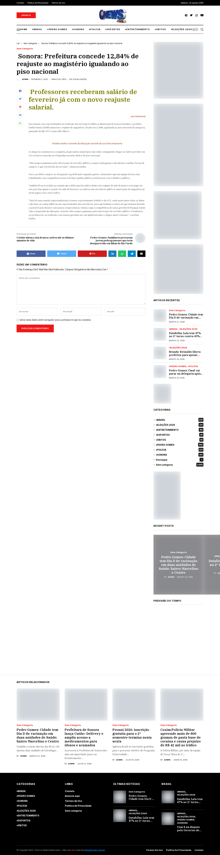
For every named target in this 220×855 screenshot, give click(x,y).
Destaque (179, 459)
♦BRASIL (173, 329)
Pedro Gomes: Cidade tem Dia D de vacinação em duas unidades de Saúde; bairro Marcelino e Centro (178, 565)
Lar (18, 43)
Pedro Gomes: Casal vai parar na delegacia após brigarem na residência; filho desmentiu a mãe (185, 375)
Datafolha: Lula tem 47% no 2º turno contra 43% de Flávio (185, 336)
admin (25, 79)
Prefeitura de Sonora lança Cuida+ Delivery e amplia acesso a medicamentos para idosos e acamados (84, 737)
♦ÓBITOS (179, 439)
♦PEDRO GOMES (177, 366)
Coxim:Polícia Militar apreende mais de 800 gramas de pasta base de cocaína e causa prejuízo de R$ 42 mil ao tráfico (180, 737)
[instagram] (196, 15)
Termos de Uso (73, 801)
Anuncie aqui (72, 796)
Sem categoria (30, 43)
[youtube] (202, 15)
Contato (69, 791)
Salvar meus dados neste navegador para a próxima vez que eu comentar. (55, 320)
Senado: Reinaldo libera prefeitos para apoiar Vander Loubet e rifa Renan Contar (185, 356)
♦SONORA (179, 454)
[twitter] (191, 15)
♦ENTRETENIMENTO (179, 429)
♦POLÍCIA (193, 366)
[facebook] (186, 15)
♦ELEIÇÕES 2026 (188, 329)
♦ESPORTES (179, 434)
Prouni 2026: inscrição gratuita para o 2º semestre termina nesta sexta (132, 735)
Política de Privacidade (78, 805)
